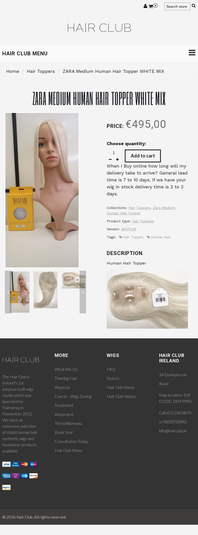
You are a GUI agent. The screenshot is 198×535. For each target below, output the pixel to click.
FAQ (111, 369)
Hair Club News (68, 450)
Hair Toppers (41, 71)
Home (12, 71)
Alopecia (62, 387)
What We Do (66, 369)
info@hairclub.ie (173, 430)
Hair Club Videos (121, 396)
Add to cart (143, 156)
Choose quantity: (126, 143)
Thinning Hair (66, 378)
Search (113, 378)
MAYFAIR (128, 229)
